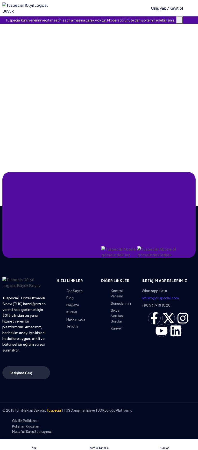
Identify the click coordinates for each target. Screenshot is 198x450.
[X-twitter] (168, 318)
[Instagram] (183, 318)
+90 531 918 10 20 (156, 305)
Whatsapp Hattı (154, 290)
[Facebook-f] (154, 318)
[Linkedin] (176, 330)
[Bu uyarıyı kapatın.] (179, 20)
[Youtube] (161, 330)
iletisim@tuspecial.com (160, 298)
